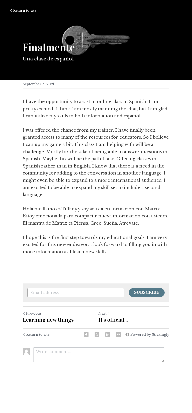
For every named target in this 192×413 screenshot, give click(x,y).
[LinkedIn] (107, 334)
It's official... (113, 319)
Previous (33, 313)
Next (102, 313)
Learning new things (48, 319)
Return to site (24, 10)
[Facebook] (86, 334)
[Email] (118, 334)
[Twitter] (97, 334)
